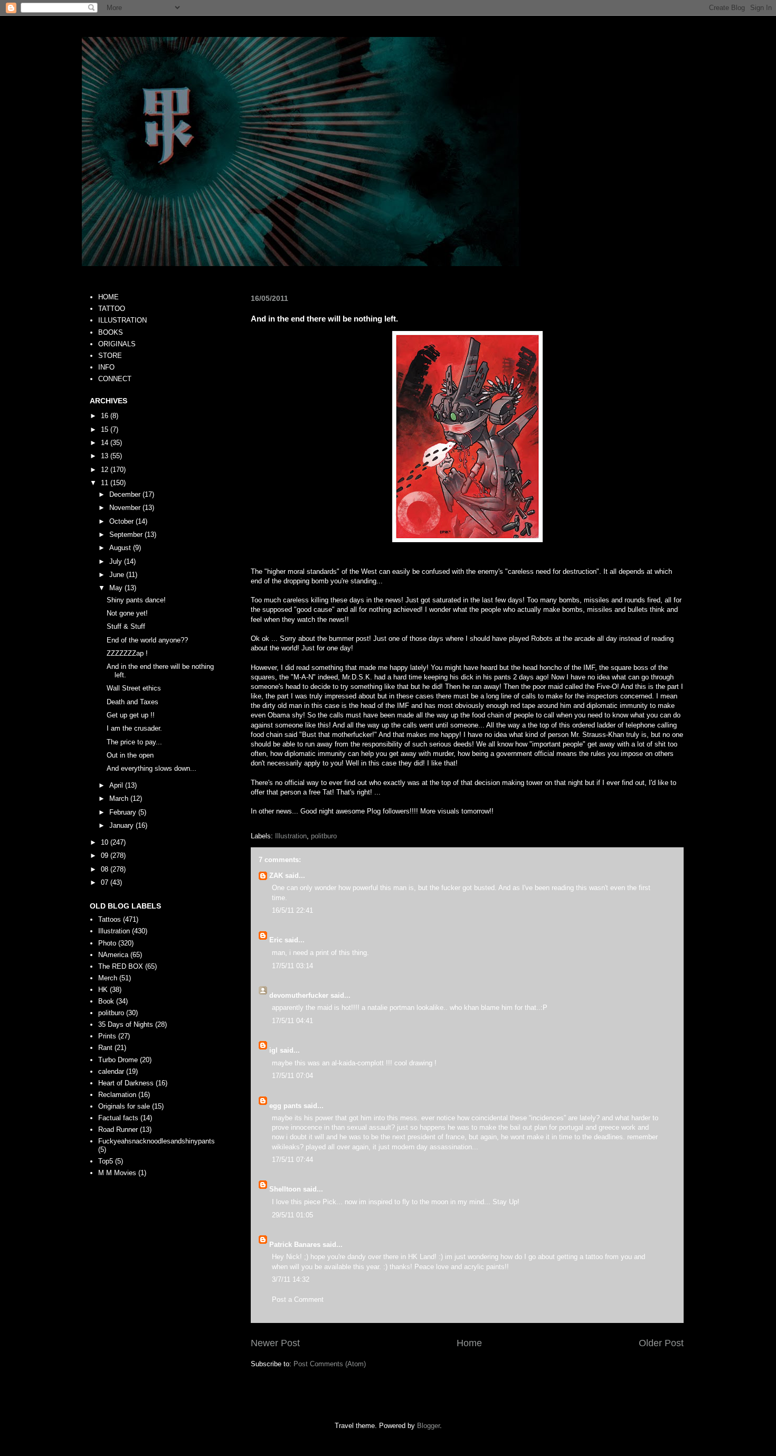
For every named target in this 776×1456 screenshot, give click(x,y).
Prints (107, 1036)
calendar (111, 1071)
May (117, 588)
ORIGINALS (117, 344)
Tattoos (109, 919)
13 (105, 456)
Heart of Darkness (126, 1083)
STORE (110, 356)
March (119, 798)
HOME (108, 297)
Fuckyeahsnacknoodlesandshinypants (156, 1141)
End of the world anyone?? (147, 640)
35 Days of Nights (125, 1024)
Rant (105, 1048)
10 (105, 842)
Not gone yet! (127, 613)
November (126, 508)
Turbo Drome (118, 1060)
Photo (107, 943)
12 (105, 470)
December (126, 494)
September (127, 534)
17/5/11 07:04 (292, 1076)
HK (103, 990)
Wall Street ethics (134, 688)
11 (105, 483)
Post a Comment (298, 1299)
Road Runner (118, 1129)
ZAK (276, 876)
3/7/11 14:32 (290, 1279)
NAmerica (113, 955)
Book (106, 1001)
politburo (324, 836)
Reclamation (117, 1095)
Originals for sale (124, 1106)
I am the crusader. (134, 728)
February (123, 812)
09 (105, 855)
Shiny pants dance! (136, 600)
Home (469, 1343)
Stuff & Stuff (126, 626)
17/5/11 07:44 (292, 1160)
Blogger (428, 1426)
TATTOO (111, 309)
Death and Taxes (132, 702)
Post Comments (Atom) (330, 1364)
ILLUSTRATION (122, 320)
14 (105, 443)
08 (105, 869)
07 (105, 882)
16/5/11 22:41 (292, 910)
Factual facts (118, 1118)
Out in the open (130, 755)
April (117, 785)
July (116, 561)
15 (105, 429)
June (117, 575)
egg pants (285, 1106)
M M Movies (117, 1173)
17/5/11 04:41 (292, 1021)
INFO (106, 367)
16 (105, 416)
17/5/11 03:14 (292, 966)
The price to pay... (134, 742)
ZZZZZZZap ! (127, 653)
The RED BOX (120, 966)
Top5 (105, 1161)
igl (273, 1050)
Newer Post (275, 1343)
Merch (107, 978)
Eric (275, 940)
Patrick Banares (294, 1245)
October (122, 521)
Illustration (291, 836)
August (121, 548)
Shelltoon (285, 1189)
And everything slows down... (151, 768)
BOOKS (110, 332)
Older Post (661, 1343)
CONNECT (114, 379)
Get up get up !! (131, 715)
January (122, 825)
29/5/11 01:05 (292, 1215)
